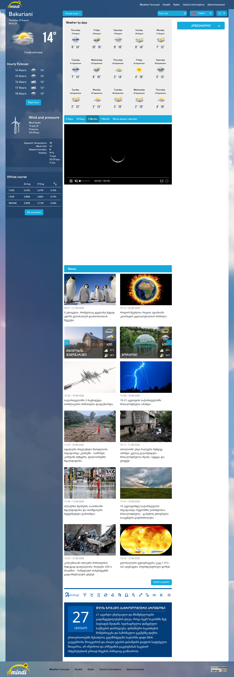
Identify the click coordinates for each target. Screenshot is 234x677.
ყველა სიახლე (161, 582)
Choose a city (71, 13)
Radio (176, 4)
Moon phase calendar (125, 119)
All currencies (34, 212)
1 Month (105, 119)
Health (166, 4)
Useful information (110, 669)
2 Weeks (92, 119)
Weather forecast (150, 4)
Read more (33, 102)
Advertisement (216, 4)
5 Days (69, 119)
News (72, 269)
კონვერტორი (201, 25)
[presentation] (67, 342)
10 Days (80, 119)
